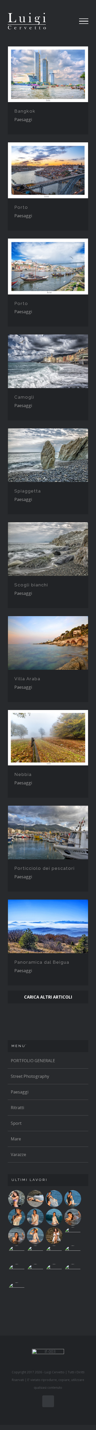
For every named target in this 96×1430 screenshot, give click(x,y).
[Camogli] (48, 361)
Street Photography (30, 1076)
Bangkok (25, 111)
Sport (16, 1123)
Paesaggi (23, 119)
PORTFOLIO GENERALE (33, 1060)
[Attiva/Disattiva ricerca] (64, 21)
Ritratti (17, 1107)
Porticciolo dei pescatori (44, 868)
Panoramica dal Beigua (41, 962)
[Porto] (48, 170)
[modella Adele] (16, 1291)
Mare (16, 1139)
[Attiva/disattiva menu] (83, 21)
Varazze (18, 1154)
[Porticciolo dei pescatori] (48, 832)
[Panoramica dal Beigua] (48, 926)
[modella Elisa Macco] (35, 1254)
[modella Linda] (16, 1272)
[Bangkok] (48, 74)
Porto (21, 207)
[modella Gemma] (16, 1198)
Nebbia (23, 774)
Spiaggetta (27, 491)
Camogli (24, 397)
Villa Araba (27, 678)
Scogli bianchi (31, 584)
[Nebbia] (48, 737)
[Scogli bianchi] (48, 549)
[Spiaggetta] (48, 455)
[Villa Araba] (48, 643)
